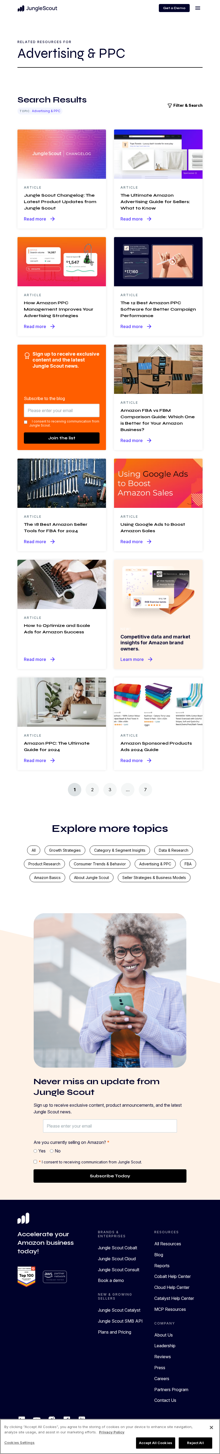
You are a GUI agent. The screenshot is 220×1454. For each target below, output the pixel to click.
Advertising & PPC (155, 864)
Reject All (195, 1443)
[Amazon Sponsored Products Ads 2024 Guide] (158, 702)
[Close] (211, 1427)
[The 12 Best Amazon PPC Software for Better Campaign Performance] (158, 261)
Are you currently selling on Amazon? (71, 1142)
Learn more (136, 659)
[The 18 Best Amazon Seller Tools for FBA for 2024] (61, 482)
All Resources (167, 1243)
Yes (42, 1151)
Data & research (173, 850)
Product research (44, 864)
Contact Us (165, 1400)
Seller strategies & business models (154, 877)
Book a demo (111, 1280)
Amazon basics (47, 877)
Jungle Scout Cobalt (117, 1247)
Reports (162, 1265)
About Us (163, 1335)
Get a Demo (174, 8)
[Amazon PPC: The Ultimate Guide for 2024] (61, 702)
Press (159, 1367)
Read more (40, 219)
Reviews (162, 1356)
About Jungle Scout (91, 877)
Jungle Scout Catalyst (119, 1310)
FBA (188, 864)
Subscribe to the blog (44, 398)
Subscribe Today (110, 1175)
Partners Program (171, 1389)
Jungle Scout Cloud (117, 1258)
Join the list (61, 437)
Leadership (164, 1345)
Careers (161, 1378)
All (34, 850)
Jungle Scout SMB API (120, 1321)
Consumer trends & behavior (100, 864)
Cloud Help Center (171, 1287)
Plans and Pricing (114, 1332)
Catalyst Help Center (174, 1298)
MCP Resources (170, 1309)
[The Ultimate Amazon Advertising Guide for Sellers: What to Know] (158, 153)
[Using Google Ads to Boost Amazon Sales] (158, 482)
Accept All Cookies (155, 1443)
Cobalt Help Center (172, 1276)
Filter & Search (188, 105)
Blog (158, 1254)
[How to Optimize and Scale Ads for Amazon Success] (61, 584)
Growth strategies (65, 850)
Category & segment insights (119, 850)
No (58, 1151)
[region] (110, 1436)
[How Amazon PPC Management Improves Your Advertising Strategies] (61, 261)
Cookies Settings (19, 1442)
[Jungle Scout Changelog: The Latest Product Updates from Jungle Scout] (61, 153)
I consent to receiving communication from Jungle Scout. (64, 423)
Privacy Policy (111, 1432)
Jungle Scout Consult (118, 1269)
